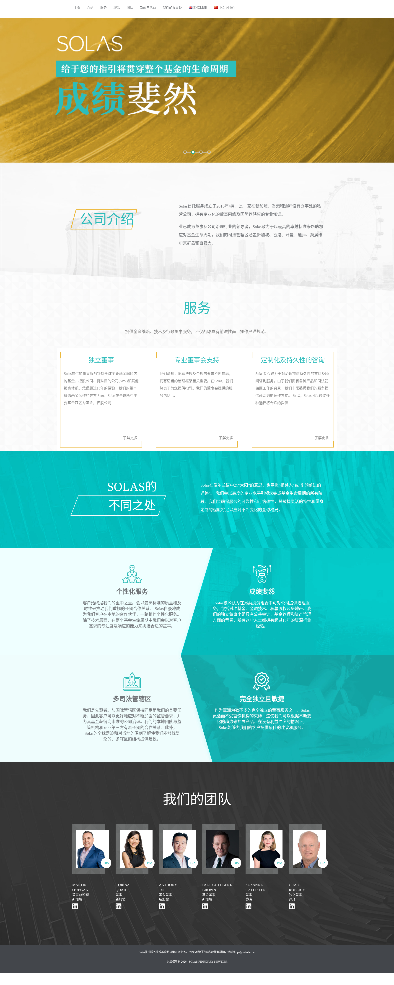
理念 (117, 7)
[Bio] (88, 848)
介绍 (90, 7)
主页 (77, 7)
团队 (130, 7)
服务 (103, 7)
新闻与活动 (148, 7)
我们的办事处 (172, 7)
